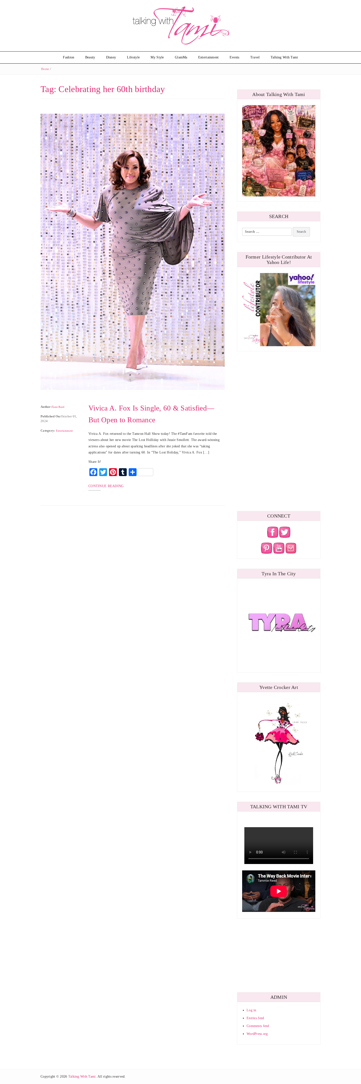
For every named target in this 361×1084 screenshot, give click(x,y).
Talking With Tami (284, 57)
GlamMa (181, 57)
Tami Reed (58, 406)
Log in (251, 1010)
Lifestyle (133, 57)
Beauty (90, 57)
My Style (157, 57)
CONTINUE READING (106, 486)
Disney (111, 57)
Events (234, 57)
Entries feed (255, 1018)
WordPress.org (257, 1034)
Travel (255, 57)
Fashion (68, 57)
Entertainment (208, 57)
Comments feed (258, 1026)
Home (45, 69)
